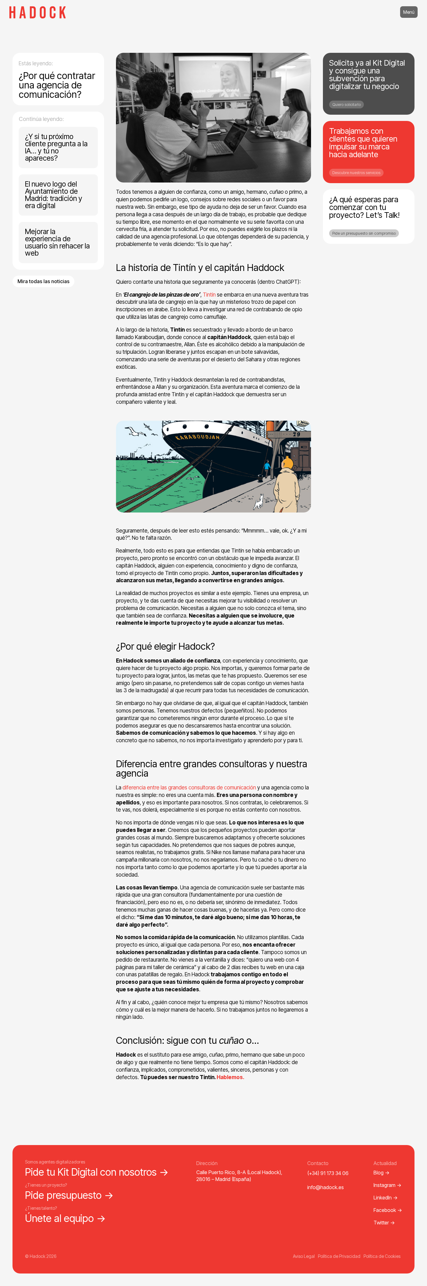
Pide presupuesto (69, 1195)
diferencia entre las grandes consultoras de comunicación (189, 787)
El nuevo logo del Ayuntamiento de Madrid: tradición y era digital (53, 195)
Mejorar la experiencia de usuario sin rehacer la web (57, 242)
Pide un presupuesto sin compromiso (364, 233)
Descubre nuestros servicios (356, 172)
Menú (408, 12)
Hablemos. (230, 1077)
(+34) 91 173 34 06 (328, 1173)
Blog (381, 1172)
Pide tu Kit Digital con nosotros (97, 1172)
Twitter (384, 1222)
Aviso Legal (304, 1256)
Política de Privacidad (339, 1256)
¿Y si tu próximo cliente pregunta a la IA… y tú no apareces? (56, 147)
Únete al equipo (65, 1218)
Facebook (388, 1210)
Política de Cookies (382, 1256)
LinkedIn (386, 1197)
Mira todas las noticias (43, 281)
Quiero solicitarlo (346, 104)
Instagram (387, 1185)
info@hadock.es (325, 1187)
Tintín (209, 295)
